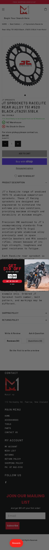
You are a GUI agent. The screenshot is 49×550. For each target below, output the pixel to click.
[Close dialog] (1, 261)
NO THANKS (12, 284)
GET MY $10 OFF (12, 281)
